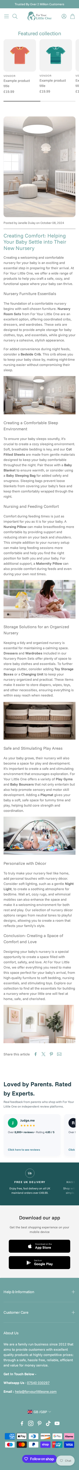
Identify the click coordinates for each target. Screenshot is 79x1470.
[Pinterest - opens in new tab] (39, 1423)
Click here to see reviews (24, 1149)
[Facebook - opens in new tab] (22, 1423)
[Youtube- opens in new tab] (57, 1423)
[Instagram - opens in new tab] (30, 1423)
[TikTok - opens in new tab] (48, 1423)
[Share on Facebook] (35, 1054)
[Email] (59, 1054)
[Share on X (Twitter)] (43, 1054)
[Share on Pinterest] (51, 1054)
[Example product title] (20, 55)
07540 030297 (38, 1382)
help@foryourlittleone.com (36, 1391)
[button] (6, 16)
